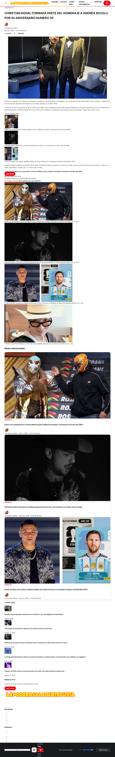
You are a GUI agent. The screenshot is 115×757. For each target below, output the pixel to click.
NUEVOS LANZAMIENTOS (17, 721)
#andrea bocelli (16, 178)
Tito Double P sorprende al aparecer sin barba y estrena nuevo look (28, 628)
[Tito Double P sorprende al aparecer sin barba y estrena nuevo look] (8, 622)
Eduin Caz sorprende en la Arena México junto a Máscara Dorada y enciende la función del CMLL (44, 425)
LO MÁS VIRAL (13, 718)
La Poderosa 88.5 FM (15, 736)
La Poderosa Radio (10, 28)
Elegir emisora (10, 688)
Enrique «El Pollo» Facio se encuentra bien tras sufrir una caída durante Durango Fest (34, 671)
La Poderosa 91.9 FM (15, 741)
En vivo (107, 3)
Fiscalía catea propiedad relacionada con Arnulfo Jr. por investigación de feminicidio (33, 614)
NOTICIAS (63, 2)
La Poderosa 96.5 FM (15, 739)
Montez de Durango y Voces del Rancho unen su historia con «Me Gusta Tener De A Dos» (36, 643)
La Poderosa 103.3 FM (15, 731)
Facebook (8, 33)
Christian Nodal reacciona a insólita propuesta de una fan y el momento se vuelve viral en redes (43, 507)
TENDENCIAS (9, 8)
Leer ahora (10, 174)
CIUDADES (54, 2)
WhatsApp (21, 33)
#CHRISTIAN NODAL (29, 178)
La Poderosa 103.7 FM (15, 734)
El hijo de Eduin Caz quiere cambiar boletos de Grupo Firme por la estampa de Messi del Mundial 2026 (46, 589)
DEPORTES (98, 2)
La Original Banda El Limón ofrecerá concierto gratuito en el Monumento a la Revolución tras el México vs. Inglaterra (45, 657)
